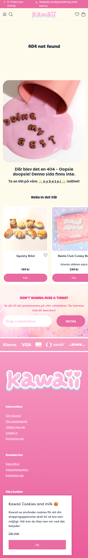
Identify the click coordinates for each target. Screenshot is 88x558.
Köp (25, 277)
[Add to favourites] (45, 255)
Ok (37, 545)
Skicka (71, 321)
